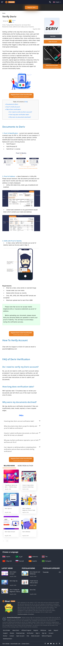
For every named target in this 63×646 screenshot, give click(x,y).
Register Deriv (32, 7)
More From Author (25, 466)
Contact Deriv (25, 643)
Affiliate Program (26, 630)
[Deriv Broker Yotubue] (50, 644)
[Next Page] (7, 541)
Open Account (53, 41)
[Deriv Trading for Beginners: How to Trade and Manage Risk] (28, 499)
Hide (26, 101)
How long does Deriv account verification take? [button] (19, 421)
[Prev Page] (3, 541)
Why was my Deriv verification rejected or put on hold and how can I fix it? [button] (21, 441)
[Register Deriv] (52, 54)
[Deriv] (51, 32)
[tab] (21, 421)
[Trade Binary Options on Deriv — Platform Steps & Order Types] (11, 476)
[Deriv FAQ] (25, 591)
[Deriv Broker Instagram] (55, 644)
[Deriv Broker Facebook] (44, 644)
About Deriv (15, 630)
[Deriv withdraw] (28, 523)
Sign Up (44, 633)
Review (12, 633)
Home (3, 13)
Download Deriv (7, 638)
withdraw (43, 630)
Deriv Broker (6, 630)
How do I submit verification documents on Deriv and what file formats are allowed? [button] (21, 434)
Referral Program (47, 636)
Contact (12, 636)
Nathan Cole (14, 21)
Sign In (38, 633)
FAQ (28, 636)
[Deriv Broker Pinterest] (58, 644)
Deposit (56, 630)
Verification (30, 633)
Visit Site (52, 36)
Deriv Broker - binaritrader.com (11, 643)
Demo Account (35, 636)
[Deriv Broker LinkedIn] (53, 644)
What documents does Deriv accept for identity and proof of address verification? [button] (20, 427)
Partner (5, 636)
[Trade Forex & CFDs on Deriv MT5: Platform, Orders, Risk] (25, 582)
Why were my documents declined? (20, 117)
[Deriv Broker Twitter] (47, 644)
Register (35, 630)
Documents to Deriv (12, 104)
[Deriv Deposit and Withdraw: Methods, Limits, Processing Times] (25, 573)
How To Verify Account (13, 107)
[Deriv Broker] (8, 603)
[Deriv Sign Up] (11, 499)
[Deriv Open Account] (11, 523)
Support (5, 633)
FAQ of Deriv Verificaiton (13, 109)
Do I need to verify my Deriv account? (20, 112)
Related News (9, 466)
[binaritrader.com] (9, 2)
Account (51, 633)
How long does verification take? (19, 114)
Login (49, 630)
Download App (20, 633)
